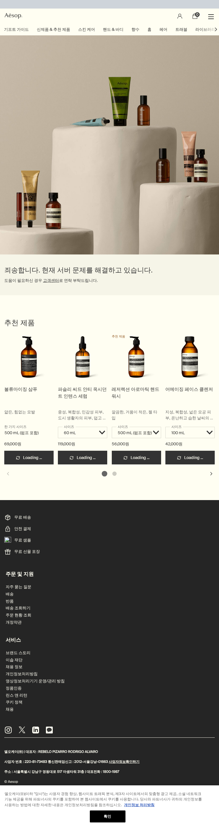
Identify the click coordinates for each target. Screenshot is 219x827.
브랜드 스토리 (18, 652)
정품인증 (14, 688)
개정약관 (14, 622)
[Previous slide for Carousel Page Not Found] (7, 473)
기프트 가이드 (16, 29)
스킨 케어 (86, 29)
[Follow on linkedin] (35, 730)
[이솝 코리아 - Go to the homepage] (13, 16)
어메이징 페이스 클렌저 (189, 389)
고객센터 (51, 280)
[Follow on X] (22, 730)
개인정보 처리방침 (139, 804)
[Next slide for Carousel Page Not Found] (211, 473)
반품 (10, 601)
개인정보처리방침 (22, 674)
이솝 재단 (14, 660)
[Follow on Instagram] (8, 730)
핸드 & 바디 (113, 29)
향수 (135, 29)
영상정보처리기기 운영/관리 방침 (35, 681)
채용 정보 (14, 666)
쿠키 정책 (14, 702)
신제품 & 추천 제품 (53, 29)
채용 (10, 709)
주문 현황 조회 (18, 615)
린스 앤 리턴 (16, 695)
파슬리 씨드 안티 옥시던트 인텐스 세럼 (82, 392)
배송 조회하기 (18, 608)
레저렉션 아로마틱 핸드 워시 (135, 392)
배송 (10, 594)
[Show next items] (216, 29)
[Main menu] (212, 16)
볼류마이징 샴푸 (20, 389)
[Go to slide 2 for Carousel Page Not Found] (114, 474)
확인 (107, 816)
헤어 (163, 29)
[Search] (164, 16)
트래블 (181, 29)
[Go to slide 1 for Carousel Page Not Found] (105, 474)
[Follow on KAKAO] (49, 730)
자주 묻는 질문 (18, 587)
